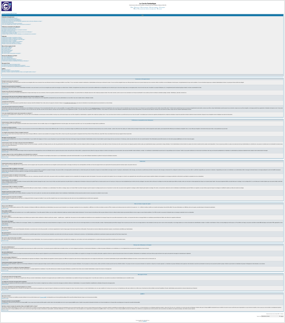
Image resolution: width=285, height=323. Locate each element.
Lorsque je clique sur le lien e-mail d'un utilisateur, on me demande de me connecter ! (19, 34)
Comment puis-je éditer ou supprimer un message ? (12, 38)
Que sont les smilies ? (6, 49)
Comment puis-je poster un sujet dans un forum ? (12, 37)
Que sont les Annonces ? (7, 51)
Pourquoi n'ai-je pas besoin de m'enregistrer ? (11, 19)
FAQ (132, 7)
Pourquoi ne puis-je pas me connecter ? (10, 18)
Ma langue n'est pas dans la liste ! (8, 30)
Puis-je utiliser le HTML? (7, 48)
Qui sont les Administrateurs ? (8, 56)
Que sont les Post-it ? (6, 52)
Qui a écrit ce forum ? (6, 69)
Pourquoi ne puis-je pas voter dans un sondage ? (12, 43)
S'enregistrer (162, 7)
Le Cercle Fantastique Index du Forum (9, 13)
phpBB (140, 320)
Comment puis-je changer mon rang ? (9, 32)
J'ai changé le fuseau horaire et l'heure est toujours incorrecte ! (14, 29)
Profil (136, 8)
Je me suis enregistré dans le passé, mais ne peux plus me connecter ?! (16, 24)
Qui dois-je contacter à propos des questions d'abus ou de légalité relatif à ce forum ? (19, 71)
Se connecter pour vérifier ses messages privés (147, 8)
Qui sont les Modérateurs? (7, 57)
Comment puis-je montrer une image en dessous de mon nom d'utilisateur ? (17, 31)
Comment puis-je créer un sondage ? (9, 40)
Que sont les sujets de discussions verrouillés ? (11, 53)
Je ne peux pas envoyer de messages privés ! (11, 64)
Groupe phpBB (43, 297)
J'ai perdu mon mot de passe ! (8, 22)
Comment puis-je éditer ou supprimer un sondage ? (12, 41)
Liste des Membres (145, 7)
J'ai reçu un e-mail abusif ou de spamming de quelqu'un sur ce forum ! (16, 66)
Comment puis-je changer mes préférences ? (11, 27)
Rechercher (137, 7)
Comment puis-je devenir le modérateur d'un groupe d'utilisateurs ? (15, 60)
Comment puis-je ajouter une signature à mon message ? (13, 39)
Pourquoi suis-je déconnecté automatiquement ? (11, 20)
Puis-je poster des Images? (7, 50)
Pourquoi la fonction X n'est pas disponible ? (11, 70)
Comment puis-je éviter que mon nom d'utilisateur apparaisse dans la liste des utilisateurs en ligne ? (22, 21)
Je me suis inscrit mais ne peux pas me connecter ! (12, 23)
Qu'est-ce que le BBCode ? (7, 47)
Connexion (160, 8)
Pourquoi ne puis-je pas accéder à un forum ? (11, 42)
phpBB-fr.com (145, 321)
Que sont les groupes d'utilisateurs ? (9, 58)
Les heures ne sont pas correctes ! (9, 28)
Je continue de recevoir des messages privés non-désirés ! (14, 65)
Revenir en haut (5, 83)
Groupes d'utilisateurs (154, 7)
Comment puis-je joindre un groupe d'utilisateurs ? (12, 59)
